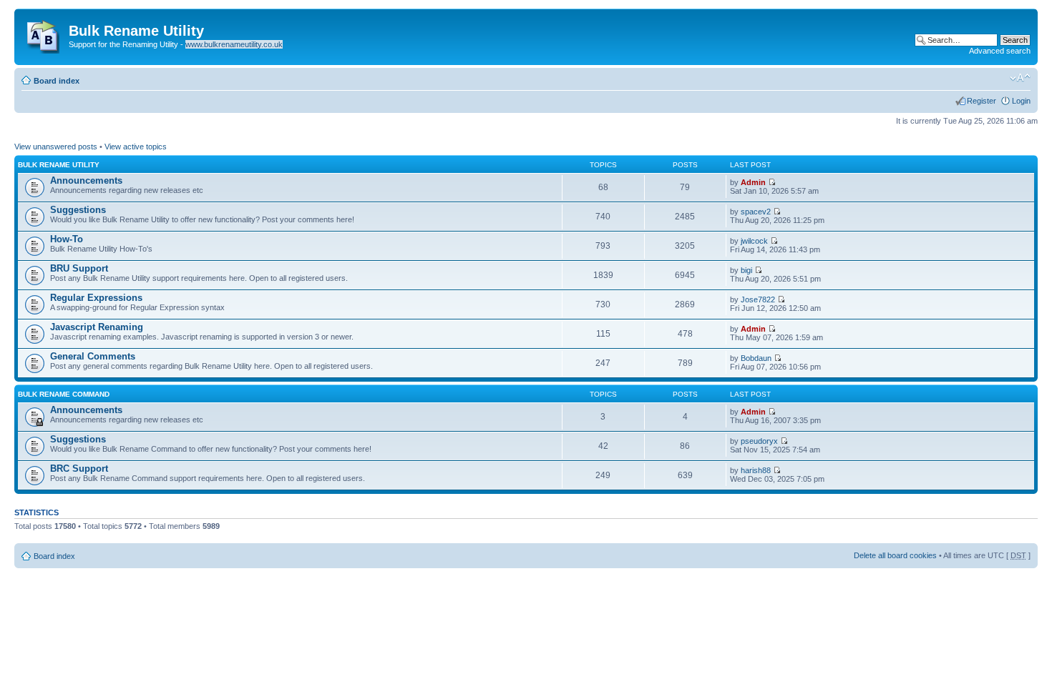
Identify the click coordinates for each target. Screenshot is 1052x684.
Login (1021, 100)
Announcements (86, 180)
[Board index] (43, 33)
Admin (753, 182)
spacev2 (756, 211)
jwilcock (754, 241)
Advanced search (1000, 50)
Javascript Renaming (96, 327)
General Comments (92, 356)
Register (981, 100)
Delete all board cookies (895, 555)
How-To (66, 239)
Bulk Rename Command (63, 394)
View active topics (135, 146)
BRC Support (79, 468)
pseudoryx (759, 441)
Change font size (1020, 77)
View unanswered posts (55, 146)
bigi (746, 270)
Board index (56, 80)
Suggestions (78, 209)
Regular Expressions (96, 297)
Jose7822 (758, 299)
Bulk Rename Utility (58, 165)
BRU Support (79, 268)
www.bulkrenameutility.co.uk (234, 44)
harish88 (756, 470)
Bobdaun (756, 358)
